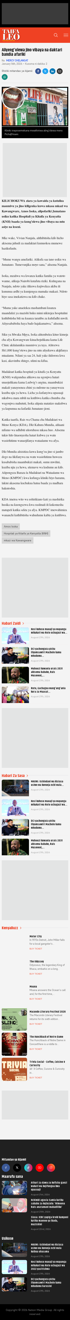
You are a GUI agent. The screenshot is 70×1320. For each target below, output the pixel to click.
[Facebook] (38, 71)
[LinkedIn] (52, 71)
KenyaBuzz (10, 928)
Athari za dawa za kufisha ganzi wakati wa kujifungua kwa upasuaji (49, 1186)
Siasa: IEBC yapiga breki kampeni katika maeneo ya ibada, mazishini (49, 1221)
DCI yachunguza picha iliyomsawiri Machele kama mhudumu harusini (46, 1283)
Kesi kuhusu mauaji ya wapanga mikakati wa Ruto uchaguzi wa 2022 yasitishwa (48, 1265)
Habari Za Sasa (13, 775)
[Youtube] (39, 1168)
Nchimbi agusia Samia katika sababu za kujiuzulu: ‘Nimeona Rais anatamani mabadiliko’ (48, 1203)
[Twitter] (17, 1167)
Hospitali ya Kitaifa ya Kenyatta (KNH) (26, 533)
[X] (45, 71)
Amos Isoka (11, 526)
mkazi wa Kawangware (17, 540)
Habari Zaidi (11, 623)
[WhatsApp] (5, 77)
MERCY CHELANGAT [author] (17, 60)
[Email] (60, 71)
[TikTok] (28, 1168)
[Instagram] (51, 1167)
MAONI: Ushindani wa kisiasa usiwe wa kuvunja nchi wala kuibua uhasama (47, 1248)
